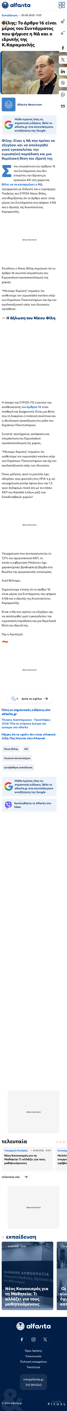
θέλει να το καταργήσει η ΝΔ (22, 184)
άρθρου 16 (34, 407)
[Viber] (63, 83)
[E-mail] (63, 106)
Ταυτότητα (33, 1367)
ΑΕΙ (26, 748)
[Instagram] (33, 1339)
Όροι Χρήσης (33, 1350)
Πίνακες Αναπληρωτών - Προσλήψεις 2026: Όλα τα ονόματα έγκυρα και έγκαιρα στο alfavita (26, 723)
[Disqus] (33, 867)
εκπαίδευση (21, 1237)
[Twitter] (63, 60)
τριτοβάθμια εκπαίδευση (18, 767)
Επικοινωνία (33, 1356)
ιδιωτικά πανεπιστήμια (17, 758)
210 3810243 (33, 1385)
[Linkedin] (63, 71)
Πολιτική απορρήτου (33, 1361)
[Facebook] (63, 48)
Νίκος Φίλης (11, 748)
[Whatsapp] (63, 95)
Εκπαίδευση (9, 15)
